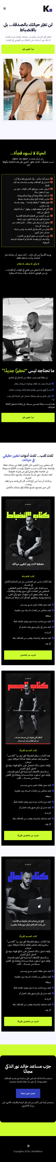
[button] (4, 8)
